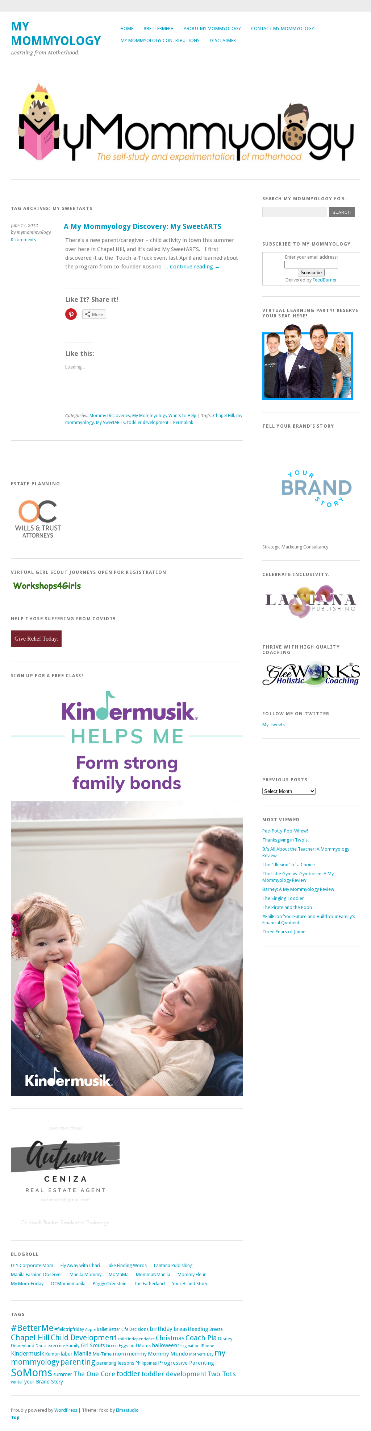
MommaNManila (153, 1274)
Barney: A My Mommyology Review (298, 889)
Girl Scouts (93, 1345)
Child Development (84, 1337)
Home (127, 28)
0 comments (23, 239)
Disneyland (22, 1345)
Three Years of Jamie (283, 931)
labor (66, 1354)
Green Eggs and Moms (128, 1345)
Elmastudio (127, 1410)
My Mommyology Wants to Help (164, 415)
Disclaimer (223, 40)
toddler (128, 1374)
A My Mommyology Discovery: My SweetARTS (142, 226)
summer (62, 1374)
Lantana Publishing (173, 1265)
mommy (137, 1354)
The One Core (94, 1374)
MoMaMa (119, 1274)
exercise (56, 1345)
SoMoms (31, 1372)
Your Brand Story (189, 1283)
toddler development (147, 422)
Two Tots (222, 1374)
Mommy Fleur (192, 1274)
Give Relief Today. (36, 639)
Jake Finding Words (127, 1265)
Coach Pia (201, 1338)
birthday (161, 1328)
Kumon (52, 1354)
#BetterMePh (158, 28)
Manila (83, 1353)
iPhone (207, 1346)
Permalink (183, 422)
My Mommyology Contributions (160, 40)
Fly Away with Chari (80, 1265)
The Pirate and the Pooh (287, 907)
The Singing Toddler (283, 898)
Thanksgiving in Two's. (285, 840)
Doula (41, 1346)
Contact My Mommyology (282, 28)
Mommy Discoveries (109, 415)
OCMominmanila (68, 1283)
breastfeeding (191, 1329)
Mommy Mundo (168, 1353)
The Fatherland (149, 1283)
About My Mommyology (212, 28)
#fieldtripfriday (69, 1329)
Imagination (189, 1346)
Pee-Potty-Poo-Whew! (285, 831)
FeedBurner (325, 280)
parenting (78, 1361)
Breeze (215, 1329)
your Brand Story (43, 1382)
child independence (136, 1339)
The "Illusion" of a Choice (288, 864)
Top (15, 1417)
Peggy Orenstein (109, 1283)
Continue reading (195, 266)
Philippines (146, 1363)
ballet (102, 1329)
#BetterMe (32, 1328)
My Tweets (273, 724)
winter (17, 1382)
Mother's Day (201, 1354)
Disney (225, 1338)
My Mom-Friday (27, 1283)
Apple (90, 1329)
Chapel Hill (223, 415)
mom (119, 1353)
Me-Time (102, 1354)
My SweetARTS (110, 422)
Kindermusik (27, 1353)
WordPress (65, 1410)
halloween (164, 1345)
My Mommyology (56, 33)
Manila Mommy (85, 1274)
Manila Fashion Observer (36, 1274)
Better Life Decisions (129, 1329)
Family (73, 1345)
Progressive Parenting (186, 1363)
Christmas (170, 1338)
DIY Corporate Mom (32, 1265)
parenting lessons (115, 1363)
